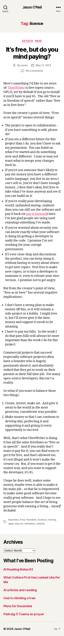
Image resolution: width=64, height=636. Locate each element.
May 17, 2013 (43, 65)
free (22, 519)
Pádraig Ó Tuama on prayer (23, 614)
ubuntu (40, 523)
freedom (31, 519)
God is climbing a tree (19, 598)
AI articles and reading (20, 590)
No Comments (34, 70)
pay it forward (36, 214)
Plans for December (17, 606)
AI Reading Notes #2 (18, 569)
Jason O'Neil (32, 7)
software (29, 523)
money (52, 519)
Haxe (38, 40)
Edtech (27, 40)
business (13, 519)
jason (24, 65)
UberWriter (16, 88)
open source (15, 523)
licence (42, 519)
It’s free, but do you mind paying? (32, 53)
